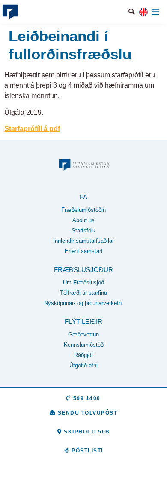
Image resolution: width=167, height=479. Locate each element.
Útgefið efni (83, 365)
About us (83, 220)
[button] (132, 11)
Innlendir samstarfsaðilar (83, 241)
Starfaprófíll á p (29, 128)
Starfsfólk (83, 230)
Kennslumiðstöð (84, 345)
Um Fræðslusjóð (83, 282)
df (57, 128)
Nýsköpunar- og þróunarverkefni (83, 303)
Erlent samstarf (84, 251)
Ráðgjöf (83, 355)
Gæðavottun (83, 334)
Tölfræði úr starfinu (83, 293)
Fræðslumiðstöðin (83, 210)
